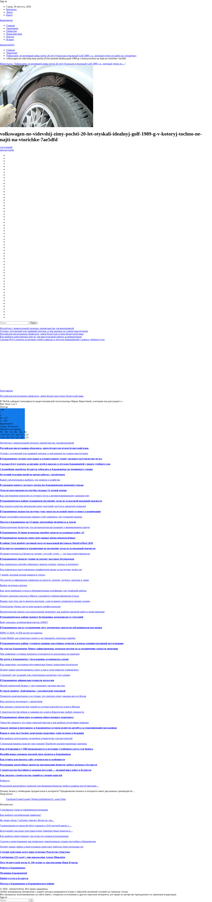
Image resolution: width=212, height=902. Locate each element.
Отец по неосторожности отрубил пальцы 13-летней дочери (33, 490)
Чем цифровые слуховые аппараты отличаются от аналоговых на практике (40, 654)
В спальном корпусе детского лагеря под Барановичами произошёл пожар (41, 485)
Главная (10, 25)
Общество (11, 31)
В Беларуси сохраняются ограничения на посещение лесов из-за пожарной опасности (47, 548)
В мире (10, 39)
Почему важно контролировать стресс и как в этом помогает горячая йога (39, 669)
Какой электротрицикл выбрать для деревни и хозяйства (30, 479)
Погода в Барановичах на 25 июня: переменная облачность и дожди (38, 522)
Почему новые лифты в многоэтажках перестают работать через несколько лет (41, 846)
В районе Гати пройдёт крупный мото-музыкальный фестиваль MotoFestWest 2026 (46, 543)
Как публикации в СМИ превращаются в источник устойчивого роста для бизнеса (46, 749)
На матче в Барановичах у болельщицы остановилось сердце (34, 659)
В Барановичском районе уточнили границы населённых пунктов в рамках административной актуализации (61, 643)
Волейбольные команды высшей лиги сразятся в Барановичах (35, 754)
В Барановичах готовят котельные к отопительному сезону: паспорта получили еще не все (51, 458)
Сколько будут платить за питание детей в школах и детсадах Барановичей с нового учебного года (52, 339)
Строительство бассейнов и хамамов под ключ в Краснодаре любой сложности (42, 712)
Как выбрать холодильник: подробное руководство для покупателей (36, 738)
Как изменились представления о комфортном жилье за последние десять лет (41, 569)
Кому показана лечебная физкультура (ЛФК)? (24, 622)
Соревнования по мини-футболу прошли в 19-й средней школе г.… (36, 825)
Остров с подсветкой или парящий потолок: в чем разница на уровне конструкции (44, 331)
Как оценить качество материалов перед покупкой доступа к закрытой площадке (43, 506)
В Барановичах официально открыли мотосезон (27, 680)
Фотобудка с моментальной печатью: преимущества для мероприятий (37, 328)
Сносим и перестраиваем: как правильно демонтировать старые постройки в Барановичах (48, 841)
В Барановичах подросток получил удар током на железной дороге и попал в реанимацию (50, 511)
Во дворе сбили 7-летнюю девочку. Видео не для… (27, 820)
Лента (9, 12)
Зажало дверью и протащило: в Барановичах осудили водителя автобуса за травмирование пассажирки (58, 727)
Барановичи (6, 20)
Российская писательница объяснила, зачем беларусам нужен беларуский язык (41, 334)
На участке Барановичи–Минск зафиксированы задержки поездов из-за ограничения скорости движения (59, 648)
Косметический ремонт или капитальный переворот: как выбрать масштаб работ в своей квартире (52, 611)
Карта (9, 15)
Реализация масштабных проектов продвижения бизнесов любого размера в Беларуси (48, 764)
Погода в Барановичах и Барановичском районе (27, 883)
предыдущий (7, 150)
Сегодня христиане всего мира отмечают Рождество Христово (35, 852)
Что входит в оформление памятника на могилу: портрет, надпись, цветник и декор (44, 580)
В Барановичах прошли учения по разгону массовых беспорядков (37, 559)
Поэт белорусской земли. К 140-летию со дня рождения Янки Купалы (39, 862)
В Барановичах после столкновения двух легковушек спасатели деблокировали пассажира (51, 627)
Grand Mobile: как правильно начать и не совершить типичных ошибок (37, 638)
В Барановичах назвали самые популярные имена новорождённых (37, 538)
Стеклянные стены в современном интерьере (24, 809)
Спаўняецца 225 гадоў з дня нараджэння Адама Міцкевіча (32, 857)
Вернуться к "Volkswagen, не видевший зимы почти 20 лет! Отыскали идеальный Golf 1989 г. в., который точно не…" (63, 63)
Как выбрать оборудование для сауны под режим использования (34, 836)
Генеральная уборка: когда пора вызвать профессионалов (30, 606)
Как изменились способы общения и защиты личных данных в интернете (39, 564)
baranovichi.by (7, 44)
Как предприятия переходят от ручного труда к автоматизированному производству (44, 495)
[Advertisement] (93, 365)
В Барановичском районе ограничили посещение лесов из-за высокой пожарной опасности (51, 501)
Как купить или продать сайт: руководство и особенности (32, 759)
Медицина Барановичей (13, 873)
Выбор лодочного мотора (13, 585)
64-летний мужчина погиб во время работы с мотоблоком (32, 474)
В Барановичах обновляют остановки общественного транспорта (37, 717)
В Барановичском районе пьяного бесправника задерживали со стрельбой (41, 617)
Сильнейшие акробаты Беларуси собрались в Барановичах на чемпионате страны (46, 469)
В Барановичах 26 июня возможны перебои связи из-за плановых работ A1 (42, 532)
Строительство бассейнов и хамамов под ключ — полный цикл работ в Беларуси (45, 770)
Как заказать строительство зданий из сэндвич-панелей (31, 775)
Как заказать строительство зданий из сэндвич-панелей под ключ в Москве (40, 706)
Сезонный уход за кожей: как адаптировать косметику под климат (35, 675)
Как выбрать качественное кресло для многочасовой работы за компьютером (41, 336)
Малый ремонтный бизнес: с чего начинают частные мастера (32, 685)
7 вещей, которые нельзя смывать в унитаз (22, 574)
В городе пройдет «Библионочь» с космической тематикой (32, 691)
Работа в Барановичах (12, 867)
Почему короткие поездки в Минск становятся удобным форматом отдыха (39, 596)
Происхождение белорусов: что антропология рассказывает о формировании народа (45, 527)
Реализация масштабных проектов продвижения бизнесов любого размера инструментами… (49, 786)
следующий (6, 147)
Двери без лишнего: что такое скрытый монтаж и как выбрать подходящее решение (44, 722)
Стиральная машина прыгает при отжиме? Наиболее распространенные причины (43, 743)
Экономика (12, 28)
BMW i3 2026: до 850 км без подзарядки (21, 632)
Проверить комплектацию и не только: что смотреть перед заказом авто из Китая (43, 696)
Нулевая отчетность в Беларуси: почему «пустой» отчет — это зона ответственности (45, 553)
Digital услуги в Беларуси (14, 878)
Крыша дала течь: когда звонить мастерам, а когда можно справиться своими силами (45, 601)
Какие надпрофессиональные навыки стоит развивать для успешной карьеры (41, 516)
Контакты (11, 9)
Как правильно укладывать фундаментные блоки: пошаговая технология (39, 664)
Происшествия (14, 34)
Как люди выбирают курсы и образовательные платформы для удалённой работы (43, 590)
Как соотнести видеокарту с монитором (21, 701)
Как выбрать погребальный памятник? (20, 815)
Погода (10, 36)
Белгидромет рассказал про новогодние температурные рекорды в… (36, 831)
